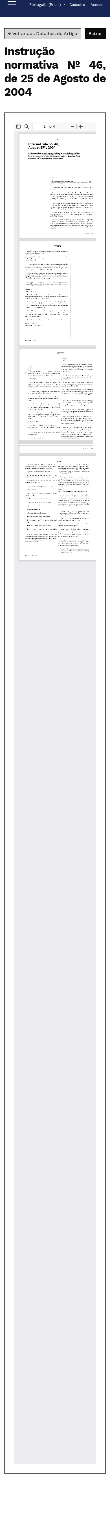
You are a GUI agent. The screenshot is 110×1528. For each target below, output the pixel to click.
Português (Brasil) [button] (45, 4)
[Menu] (11, 5)
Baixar (97, 33)
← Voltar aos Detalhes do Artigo (42, 33)
